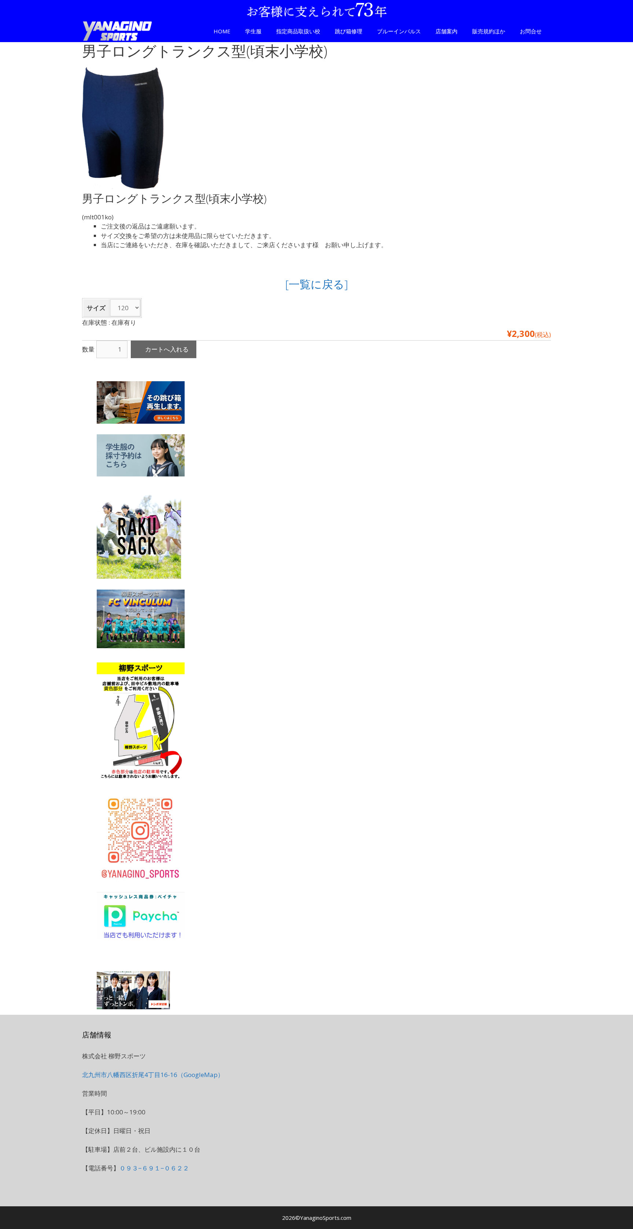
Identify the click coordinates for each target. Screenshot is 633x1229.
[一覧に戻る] (316, 284)
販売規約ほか (488, 31)
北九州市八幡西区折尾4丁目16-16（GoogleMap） (153, 1074)
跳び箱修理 (348, 31)
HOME (222, 31)
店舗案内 (447, 31)
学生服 (253, 31)
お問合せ (531, 31)
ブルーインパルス (399, 31)
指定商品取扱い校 (298, 31)
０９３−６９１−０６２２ (154, 1168)
